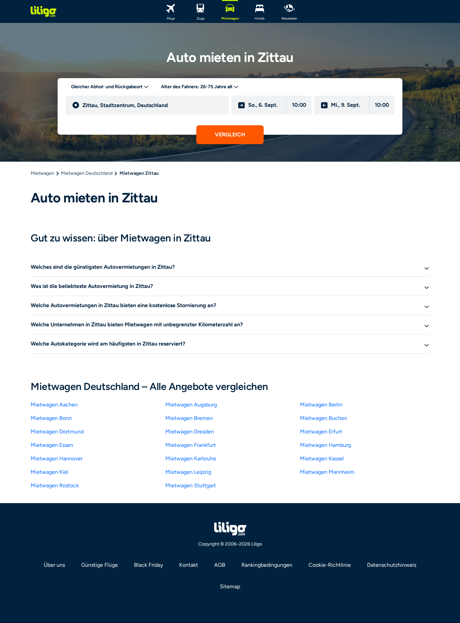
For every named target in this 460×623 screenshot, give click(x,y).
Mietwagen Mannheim (327, 472)
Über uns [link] (54, 565)
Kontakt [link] (188, 565)
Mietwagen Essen (52, 445)
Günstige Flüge (99, 565)
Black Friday (148, 565)
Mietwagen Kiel (49, 472)
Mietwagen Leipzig (188, 472)
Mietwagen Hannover (57, 458)
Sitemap (230, 586)
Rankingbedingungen (266, 565)
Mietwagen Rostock (55, 485)
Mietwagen (42, 173)
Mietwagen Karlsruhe (190, 458)
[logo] (43, 11)
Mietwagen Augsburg (191, 404)
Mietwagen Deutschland (86, 173)
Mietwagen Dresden (189, 431)
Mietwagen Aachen (54, 404)
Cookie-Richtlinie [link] (329, 565)
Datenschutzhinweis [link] (391, 565)
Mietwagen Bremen (189, 418)
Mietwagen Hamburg (325, 445)
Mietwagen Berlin (321, 404)
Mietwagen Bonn (51, 418)
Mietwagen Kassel (322, 458)
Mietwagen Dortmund (57, 431)
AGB (219, 565)
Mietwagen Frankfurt (190, 445)
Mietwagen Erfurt (321, 431)
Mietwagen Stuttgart (190, 485)
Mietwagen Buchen (323, 418)
